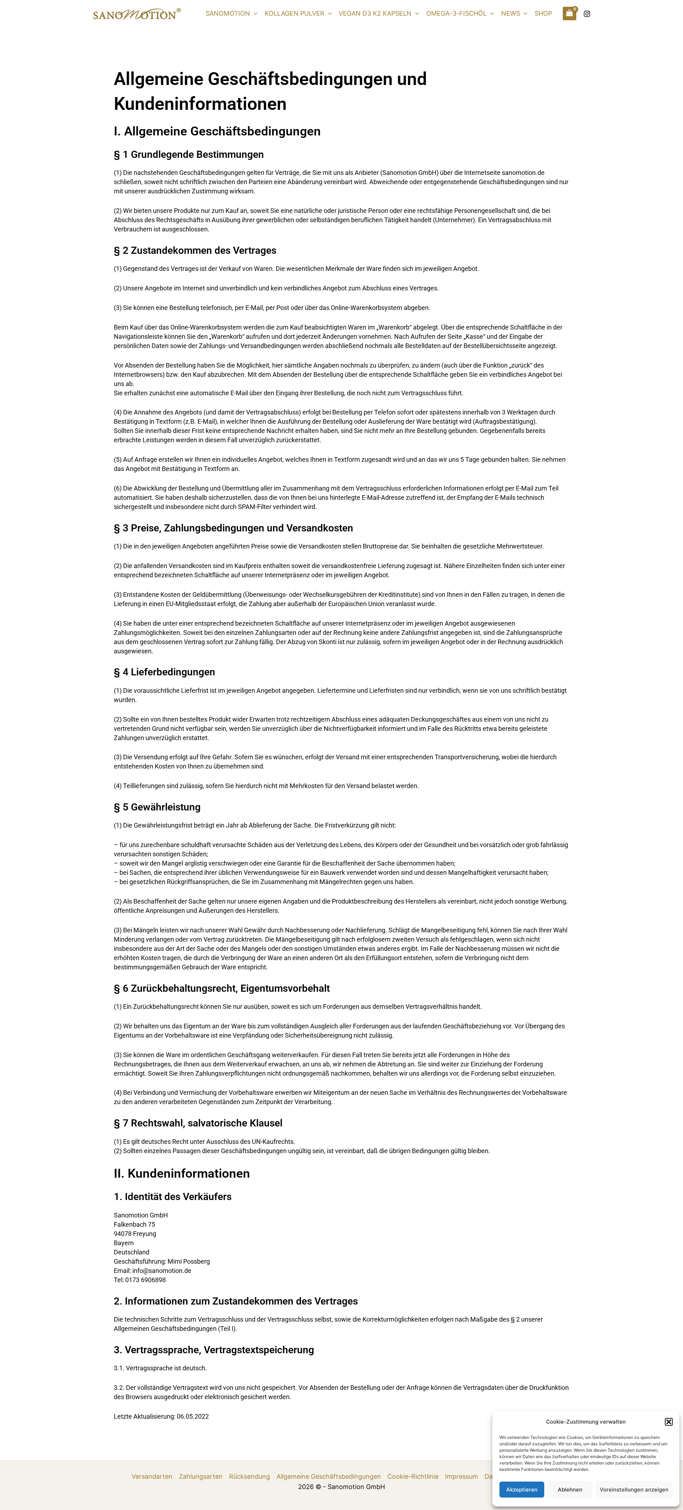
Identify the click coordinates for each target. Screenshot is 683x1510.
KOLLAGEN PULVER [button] (294, 13)
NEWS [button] (510, 13)
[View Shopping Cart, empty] (569, 13)
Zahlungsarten (201, 1476)
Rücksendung (249, 1476)
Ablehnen (570, 1489)
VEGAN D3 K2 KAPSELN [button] (375, 13)
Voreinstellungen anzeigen (634, 1489)
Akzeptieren (522, 1489)
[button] (668, 1421)
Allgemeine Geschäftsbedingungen (328, 1476)
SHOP (543, 13)
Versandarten (152, 1476)
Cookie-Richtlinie (413, 1476)
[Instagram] (587, 13)
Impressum (461, 1476)
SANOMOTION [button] (228, 13)
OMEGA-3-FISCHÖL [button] (456, 13)
